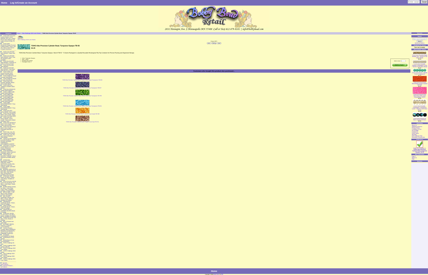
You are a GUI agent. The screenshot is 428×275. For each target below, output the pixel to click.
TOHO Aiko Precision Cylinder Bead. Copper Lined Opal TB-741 (82, 121)
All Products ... (4, 267)
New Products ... (5, 264)
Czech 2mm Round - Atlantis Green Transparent (419, 73)
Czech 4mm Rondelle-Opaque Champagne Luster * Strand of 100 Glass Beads (419, 65)
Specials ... (5, 263)
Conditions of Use (416, 129)
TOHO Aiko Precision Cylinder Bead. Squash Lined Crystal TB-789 (82, 114)
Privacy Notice (416, 128)
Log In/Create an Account (23, 3)
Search (420, 36)
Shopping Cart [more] (420, 45)
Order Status (415, 133)
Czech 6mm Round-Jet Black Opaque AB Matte (419, 119)
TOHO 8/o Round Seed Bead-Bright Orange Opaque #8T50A (419, 84)
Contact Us (415, 132)
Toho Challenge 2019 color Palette (31, 33)
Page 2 (414, 156)
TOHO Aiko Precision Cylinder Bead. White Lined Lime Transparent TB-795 (82, 95)
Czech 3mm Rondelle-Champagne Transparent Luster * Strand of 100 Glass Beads (419, 108)
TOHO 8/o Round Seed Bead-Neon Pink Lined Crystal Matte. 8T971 (419, 96)
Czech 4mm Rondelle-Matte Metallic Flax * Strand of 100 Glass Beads (419, 56)
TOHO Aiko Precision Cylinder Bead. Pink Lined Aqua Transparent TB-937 (82, 87)
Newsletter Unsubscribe (418, 137)
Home (4, 3)
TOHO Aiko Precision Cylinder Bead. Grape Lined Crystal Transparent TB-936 (82, 80)
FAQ (413, 159)
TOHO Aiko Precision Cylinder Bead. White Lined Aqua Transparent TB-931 (82, 106)
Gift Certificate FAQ (417, 136)
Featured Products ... (8, 265)
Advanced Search (419, 43)
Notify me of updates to (419, 150)
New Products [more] (420, 49)
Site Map (414, 134)
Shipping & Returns (417, 126)
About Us (414, 125)
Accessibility (415, 130)
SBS (222, 274)
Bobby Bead (216, 274)
